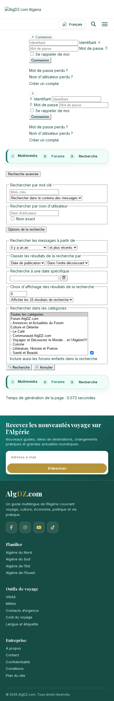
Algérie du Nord (19, 552)
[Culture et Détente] (49, 327)
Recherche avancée (23, 174)
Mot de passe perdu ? (48, 70)
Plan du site (15, 675)
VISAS (11, 597)
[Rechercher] (93, 24)
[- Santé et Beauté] (49, 353)
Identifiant (87, 42)
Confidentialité (18, 662)
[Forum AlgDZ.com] (49, 319)
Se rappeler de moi (52, 54)
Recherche (20, 367)
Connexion (40, 60)
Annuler (46, 367)
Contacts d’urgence (22, 610)
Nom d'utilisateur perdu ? (51, 77)
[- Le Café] (49, 331)
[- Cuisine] (49, 344)
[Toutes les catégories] (49, 314)
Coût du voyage (19, 617)
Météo (11, 603)
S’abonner (57, 468)
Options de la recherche (26, 229)
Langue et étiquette (22, 624)
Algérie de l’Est (18, 566)
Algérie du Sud (18, 559)
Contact (12, 655)
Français (75, 24)
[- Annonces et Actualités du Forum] (49, 323)
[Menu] (104, 24)
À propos (13, 648)
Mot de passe (91, 48)
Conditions (15, 668)
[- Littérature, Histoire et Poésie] (49, 349)
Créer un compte (44, 83)
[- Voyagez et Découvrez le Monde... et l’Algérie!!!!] (49, 340)
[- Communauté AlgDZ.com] (49, 336)
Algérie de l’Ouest (20, 572)
